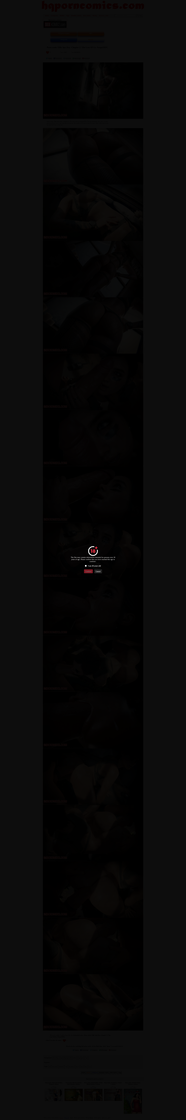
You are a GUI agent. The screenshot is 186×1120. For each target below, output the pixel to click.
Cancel (98, 571)
